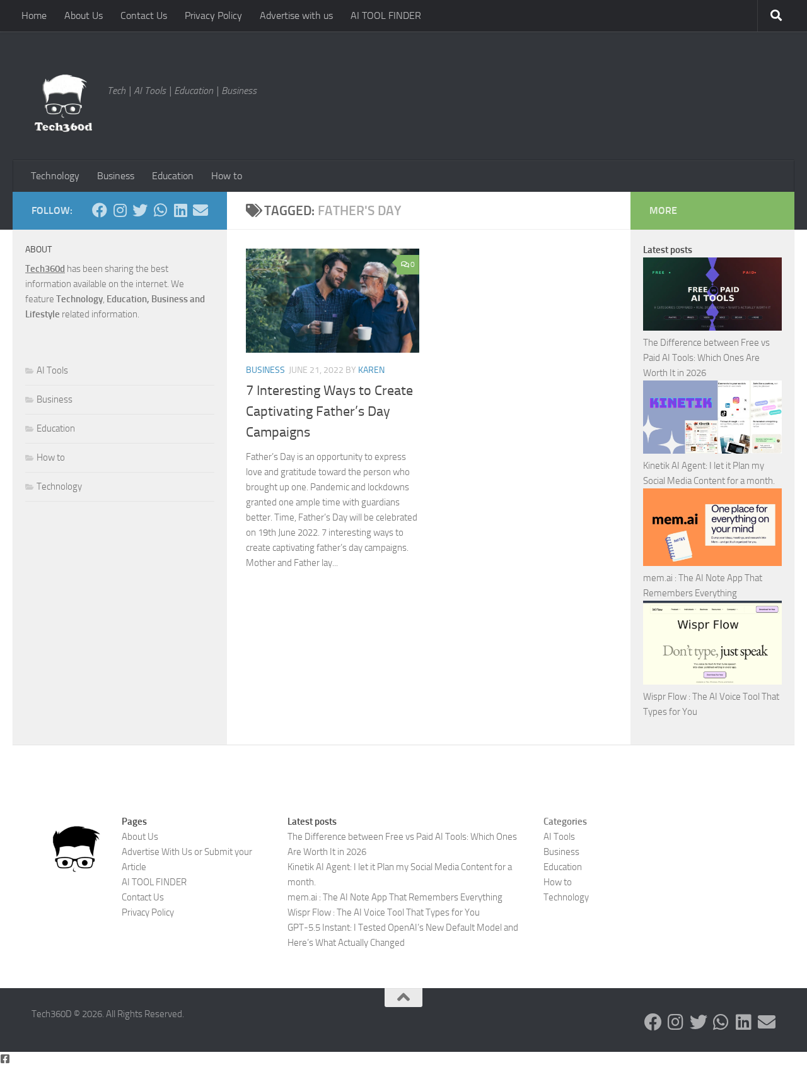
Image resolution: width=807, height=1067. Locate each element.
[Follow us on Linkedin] (180, 210)
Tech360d (45, 268)
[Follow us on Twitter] (140, 210)
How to (226, 176)
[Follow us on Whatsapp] (160, 210)
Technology (55, 176)
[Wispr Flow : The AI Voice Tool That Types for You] (712, 645)
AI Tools (52, 370)
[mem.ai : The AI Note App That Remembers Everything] (712, 529)
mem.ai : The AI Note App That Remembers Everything (394, 897)
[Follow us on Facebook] (99, 210)
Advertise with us (296, 15)
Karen (371, 370)
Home (34, 15)
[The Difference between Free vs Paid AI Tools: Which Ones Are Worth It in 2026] (712, 296)
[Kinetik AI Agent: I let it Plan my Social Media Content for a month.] (712, 419)
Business (115, 176)
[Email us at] (200, 210)
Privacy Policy (213, 15)
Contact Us (143, 15)
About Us (83, 15)
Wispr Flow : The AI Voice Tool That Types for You (383, 912)
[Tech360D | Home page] (63, 103)
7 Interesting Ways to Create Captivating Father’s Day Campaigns (329, 411)
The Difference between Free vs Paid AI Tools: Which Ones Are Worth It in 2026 (706, 358)
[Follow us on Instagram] (119, 210)
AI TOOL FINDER (386, 15)
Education (173, 176)
